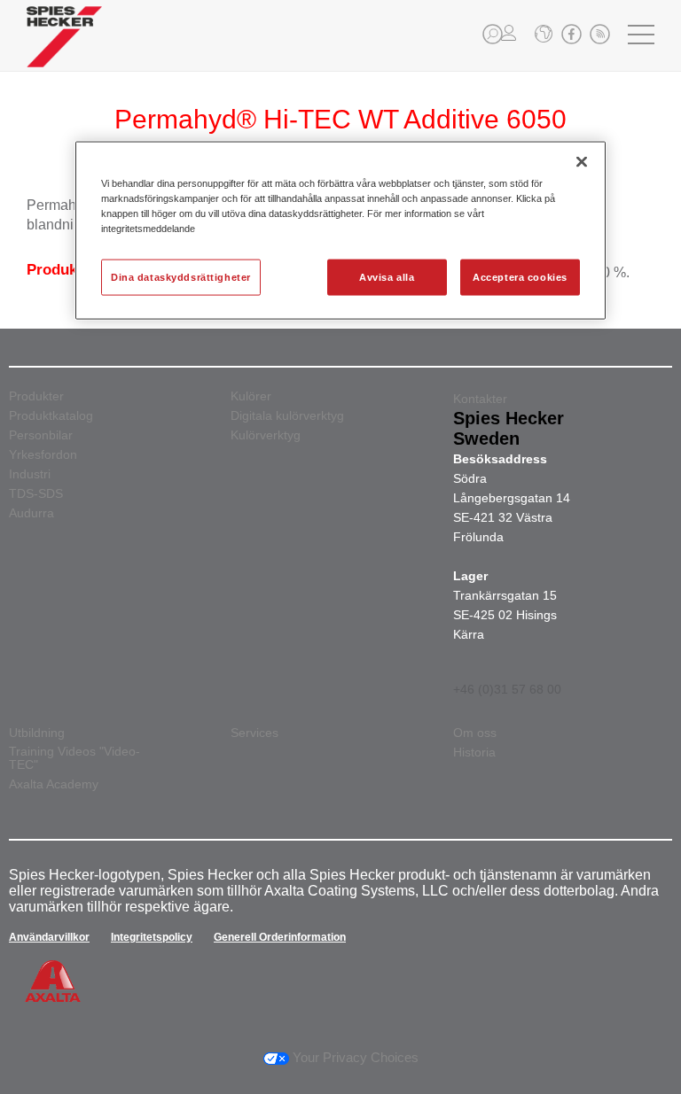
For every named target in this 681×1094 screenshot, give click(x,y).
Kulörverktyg (266, 435)
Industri (30, 474)
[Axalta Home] (64, 50)
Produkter (36, 396)
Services (254, 733)
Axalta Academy (53, 784)
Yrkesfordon (43, 455)
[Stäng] (581, 162)
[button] (492, 34)
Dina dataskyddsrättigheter (181, 276)
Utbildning (37, 733)
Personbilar (41, 435)
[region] (340, 231)
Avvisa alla (386, 276)
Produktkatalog (51, 416)
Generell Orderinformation (280, 937)
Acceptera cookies (520, 276)
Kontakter (480, 399)
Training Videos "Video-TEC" (74, 758)
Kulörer (251, 396)
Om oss (475, 733)
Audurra (31, 513)
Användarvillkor (49, 937)
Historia (474, 752)
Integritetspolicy (151, 937)
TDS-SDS (36, 493)
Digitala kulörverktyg (287, 416)
